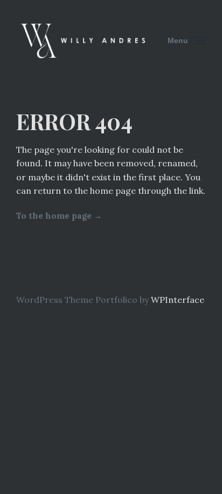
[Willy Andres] (84, 40)
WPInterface (177, 299)
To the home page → (59, 216)
